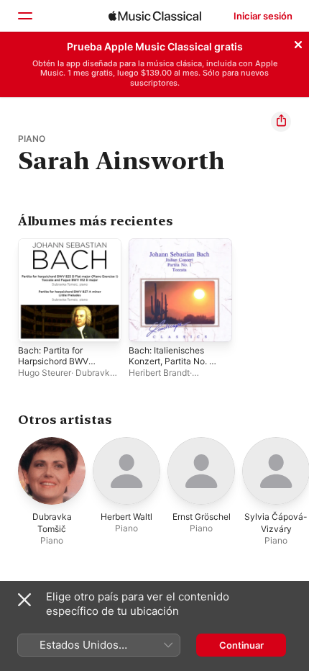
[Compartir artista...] (281, 122)
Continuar (241, 645)
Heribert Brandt (159, 372)
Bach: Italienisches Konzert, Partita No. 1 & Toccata (171, 361)
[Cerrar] (298, 42)
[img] (155, 16)
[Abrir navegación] (24, 16)
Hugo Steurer (44, 372)
